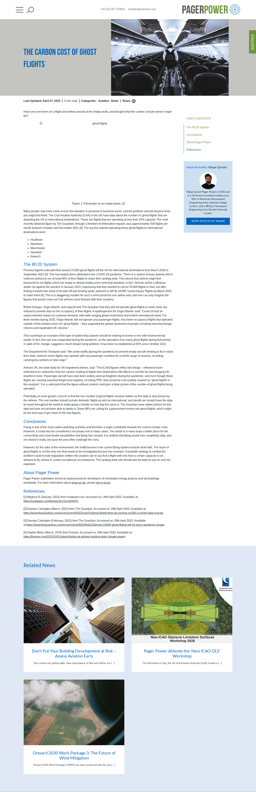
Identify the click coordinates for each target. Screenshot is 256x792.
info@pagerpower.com (142, 9)
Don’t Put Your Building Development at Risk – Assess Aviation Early (74, 653)
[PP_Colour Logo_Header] (211, 5)
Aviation (103, 100)
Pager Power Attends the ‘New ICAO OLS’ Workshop (182, 653)
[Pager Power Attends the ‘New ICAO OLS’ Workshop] (182, 610)
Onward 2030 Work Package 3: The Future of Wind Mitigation (74, 755)
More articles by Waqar (208, 221)
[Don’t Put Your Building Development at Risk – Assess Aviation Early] (74, 610)
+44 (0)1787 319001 (112, 9)
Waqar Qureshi (217, 167)
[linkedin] (134, 101)
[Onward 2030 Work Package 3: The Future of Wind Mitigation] (74, 712)
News (114, 100)
